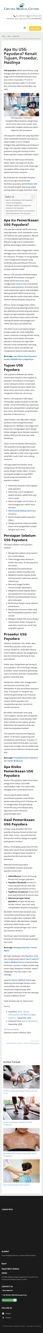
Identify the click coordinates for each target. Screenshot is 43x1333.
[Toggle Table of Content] (31, 197)
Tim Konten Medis (11, 1029)
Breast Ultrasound (29, 1021)
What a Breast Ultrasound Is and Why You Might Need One (22, 1014)
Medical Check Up (23, 1043)
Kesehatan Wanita (11, 1043)
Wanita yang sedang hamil (20, 510)
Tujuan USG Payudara (14, 203)
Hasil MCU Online (10, 1268)
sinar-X (19, 284)
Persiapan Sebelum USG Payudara (18, 205)
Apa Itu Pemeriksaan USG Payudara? (19, 200)
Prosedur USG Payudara (15, 208)
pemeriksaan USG (29, 184)
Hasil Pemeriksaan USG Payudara (18, 213)
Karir (4, 1263)
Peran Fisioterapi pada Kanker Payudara (16, 1185)
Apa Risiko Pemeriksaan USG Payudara (20, 211)
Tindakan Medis (34, 1043)
